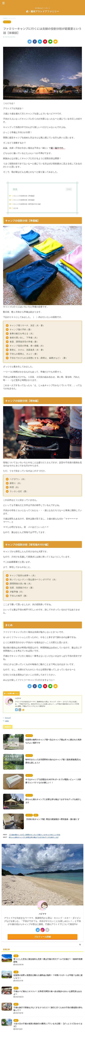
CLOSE (69, 189)
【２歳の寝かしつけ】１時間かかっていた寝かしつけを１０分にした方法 (34, 835)
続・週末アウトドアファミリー (42, 11)
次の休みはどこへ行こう (42, 1048)
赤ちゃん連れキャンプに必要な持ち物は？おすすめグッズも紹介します (34, 837)
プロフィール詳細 (42, 936)
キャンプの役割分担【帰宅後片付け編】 (27, 204)
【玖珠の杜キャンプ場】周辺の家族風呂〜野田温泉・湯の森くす (52, 819)
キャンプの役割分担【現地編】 (24, 200)
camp (7, 721)
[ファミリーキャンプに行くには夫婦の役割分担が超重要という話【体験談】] (40, 41)
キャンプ (8, 718)
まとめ (15, 208)
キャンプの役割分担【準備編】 (24, 196)
